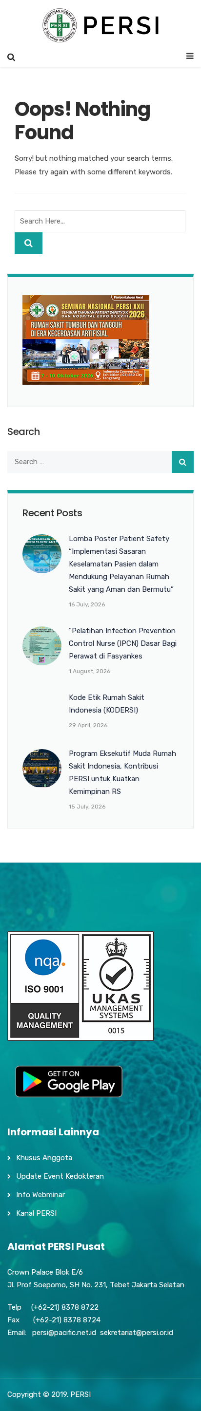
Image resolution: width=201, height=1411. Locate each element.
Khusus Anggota (44, 1157)
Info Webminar (40, 1194)
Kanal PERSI (36, 1213)
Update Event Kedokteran (60, 1176)
